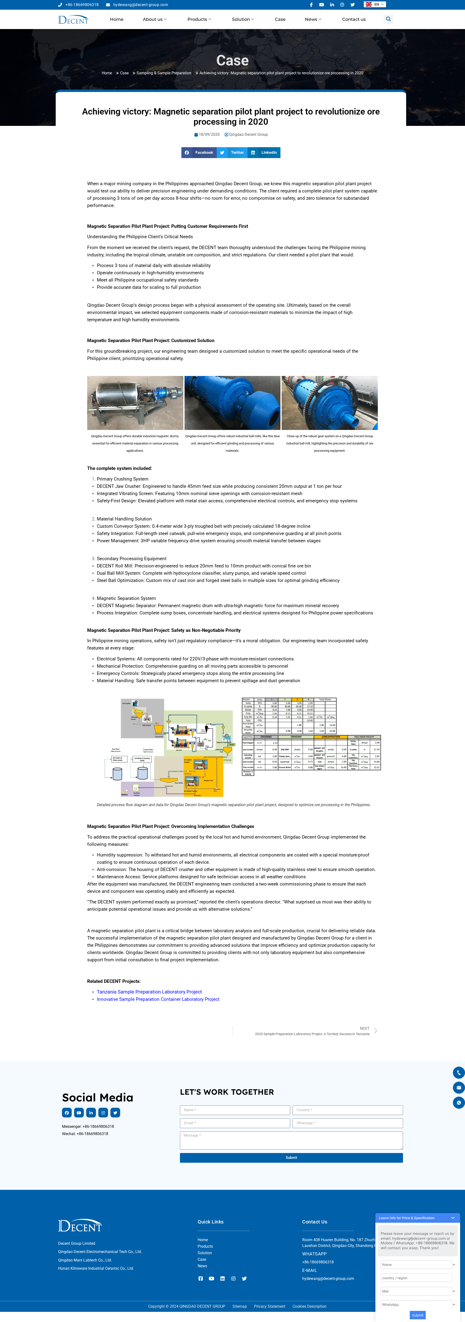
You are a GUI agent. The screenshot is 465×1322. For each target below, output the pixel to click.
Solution (241, 19)
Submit (417, 1315)
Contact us (354, 19)
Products (197, 19)
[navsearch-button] (388, 19)
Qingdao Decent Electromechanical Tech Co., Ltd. (100, 1251)
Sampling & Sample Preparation (164, 73)
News (311, 19)
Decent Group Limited (76, 1243)
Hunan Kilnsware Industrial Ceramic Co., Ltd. (96, 1268)
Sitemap (239, 1306)
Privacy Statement (269, 1306)
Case (280, 19)
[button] (199, 152)
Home (117, 19)
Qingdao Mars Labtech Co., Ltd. (85, 1260)
